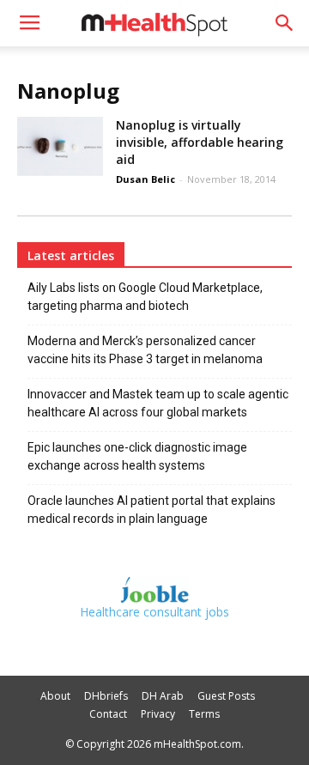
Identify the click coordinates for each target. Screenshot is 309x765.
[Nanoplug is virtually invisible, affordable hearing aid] (60, 146)
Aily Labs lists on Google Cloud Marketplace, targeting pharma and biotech (145, 297)
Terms (204, 714)
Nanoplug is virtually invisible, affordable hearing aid (199, 142)
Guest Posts (226, 696)
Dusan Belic (145, 179)
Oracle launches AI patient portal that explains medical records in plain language (151, 509)
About (55, 696)
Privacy (158, 714)
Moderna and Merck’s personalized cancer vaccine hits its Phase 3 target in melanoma (145, 350)
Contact (108, 714)
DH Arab (163, 696)
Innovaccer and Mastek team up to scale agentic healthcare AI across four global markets (157, 403)
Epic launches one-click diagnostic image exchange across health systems (137, 456)
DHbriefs (106, 696)
